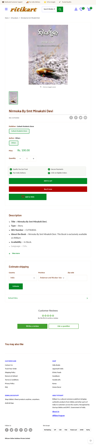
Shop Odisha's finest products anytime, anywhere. (22, 399)
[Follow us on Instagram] (16, 430)
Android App (9, 403)
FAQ (6, 387)
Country (12, 273)
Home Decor (56, 387)
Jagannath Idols (57, 369)
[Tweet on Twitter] (80, 117)
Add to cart (48, 181)
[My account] (76, 9)
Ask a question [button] (64, 326)
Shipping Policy (10, 372)
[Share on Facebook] (71, 117)
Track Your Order (11, 369)
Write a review (32, 326)
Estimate (16, 286)
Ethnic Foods (56, 372)
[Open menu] (6, 9)
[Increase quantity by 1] (33, 158)
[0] (81, 10)
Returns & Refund (11, 376)
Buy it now (48, 189)
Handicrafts (56, 380)
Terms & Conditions (11, 380)
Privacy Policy (9, 384)
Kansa (54, 384)
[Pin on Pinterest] (76, 117)
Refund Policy (13, 298)
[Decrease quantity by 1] (20, 158)
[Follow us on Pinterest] (21, 430)
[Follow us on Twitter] (11, 430)
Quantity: (12, 158)
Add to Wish (29, 197)
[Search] (60, 9)
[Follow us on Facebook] (6, 430)
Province (41, 273)
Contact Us (9, 365)
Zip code (71, 273)
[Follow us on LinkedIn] (30, 430)
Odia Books (56, 365)
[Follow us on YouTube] (26, 430)
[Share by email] (85, 117)
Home (7, 18)
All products (14, 18)
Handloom (56, 376)
